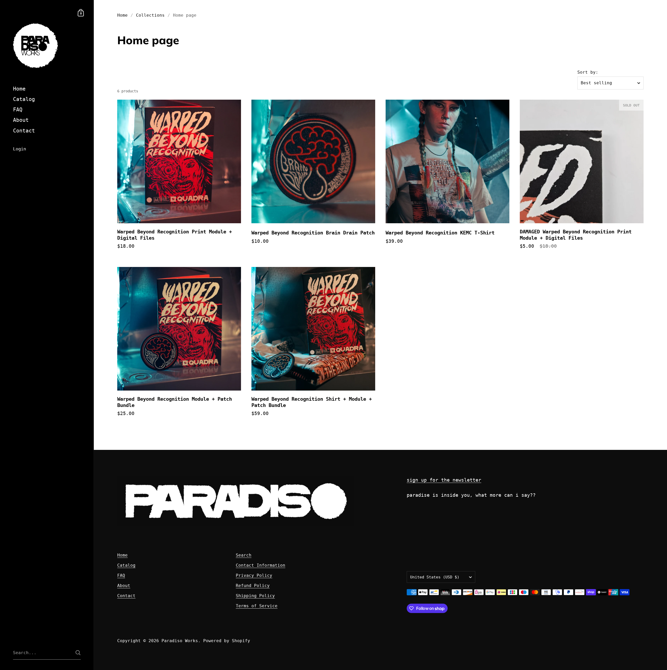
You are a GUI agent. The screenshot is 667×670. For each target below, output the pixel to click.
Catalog (126, 565)
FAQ (121, 575)
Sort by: (587, 72)
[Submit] (78, 652)
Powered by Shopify (226, 640)
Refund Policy (253, 585)
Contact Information (260, 565)
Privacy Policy (254, 575)
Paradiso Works (180, 640)
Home (122, 15)
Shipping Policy (255, 595)
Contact (126, 595)
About (123, 585)
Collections (150, 15)
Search (243, 555)
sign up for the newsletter (444, 480)
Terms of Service (256, 605)
